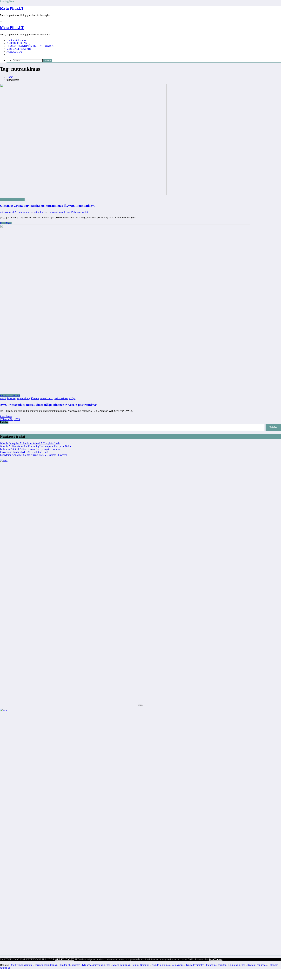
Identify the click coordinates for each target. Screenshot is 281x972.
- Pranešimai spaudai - (216, 965)
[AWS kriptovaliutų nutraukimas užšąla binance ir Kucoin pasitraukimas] (125, 390)
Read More (6, 223)
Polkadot (75, 212)
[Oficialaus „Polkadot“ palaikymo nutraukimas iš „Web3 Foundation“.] (140, 140)
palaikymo (64, 212)
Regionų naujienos (257, 965)
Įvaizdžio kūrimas (160, 965)
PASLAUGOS (14, 51)
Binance (11, 398)
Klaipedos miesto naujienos (96, 965)
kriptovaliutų (23, 398)
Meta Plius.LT (12, 8)
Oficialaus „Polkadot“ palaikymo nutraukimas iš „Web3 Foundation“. (47, 205)
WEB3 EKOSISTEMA (12, 199)
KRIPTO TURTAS (17, 43)
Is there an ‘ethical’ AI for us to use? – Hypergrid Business (30, 449)
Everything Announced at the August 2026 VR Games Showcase (33, 455)
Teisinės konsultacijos (45, 965)
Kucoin (35, 398)
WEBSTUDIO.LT (64, 959)
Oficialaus (52, 212)
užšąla (72, 398)
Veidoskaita (178, 965)
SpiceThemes (215, 959)
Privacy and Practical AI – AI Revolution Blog (24, 452)
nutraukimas (40, 212)
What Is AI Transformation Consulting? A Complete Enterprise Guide (35, 446)
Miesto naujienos (121, 965)
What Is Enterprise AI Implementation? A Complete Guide (30, 443)
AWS (3, 398)
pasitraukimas (61, 398)
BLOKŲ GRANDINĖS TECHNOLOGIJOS (30, 45)
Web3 (85, 212)
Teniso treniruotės (195, 965)
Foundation (23, 212)
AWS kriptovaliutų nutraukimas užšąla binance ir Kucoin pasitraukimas (48, 404)
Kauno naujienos (236, 965)
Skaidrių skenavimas (69, 965)
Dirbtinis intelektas (16, 40)
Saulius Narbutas (140, 965)
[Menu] (1, 21)
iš (31, 212)
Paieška (4, 422)
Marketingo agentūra (21, 965)
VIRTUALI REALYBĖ (19, 48)
